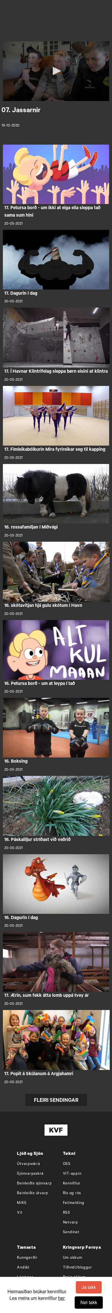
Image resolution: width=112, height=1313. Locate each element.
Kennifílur (72, 1184)
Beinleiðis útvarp (32, 1193)
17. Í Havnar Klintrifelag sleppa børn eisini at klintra (56, 371)
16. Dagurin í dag (21, 918)
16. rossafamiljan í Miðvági (31, 527)
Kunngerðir (27, 1258)
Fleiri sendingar (56, 1101)
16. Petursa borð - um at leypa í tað (39, 684)
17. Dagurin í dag (20, 293)
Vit (19, 1213)
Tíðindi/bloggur (77, 1268)
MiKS (21, 1203)
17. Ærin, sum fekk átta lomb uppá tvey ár (46, 996)
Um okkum (72, 1258)
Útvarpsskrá (28, 1164)
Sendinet (71, 1232)
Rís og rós (72, 1193)
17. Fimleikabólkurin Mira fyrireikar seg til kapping (54, 449)
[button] (56, 71)
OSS (67, 1164)
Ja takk (89, 1287)
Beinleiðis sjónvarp (34, 1184)
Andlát (23, 1268)
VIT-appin (72, 1174)
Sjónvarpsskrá (30, 1174)
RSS (66, 1213)
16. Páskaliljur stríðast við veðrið (37, 840)
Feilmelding (73, 1203)
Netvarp (70, 1223)
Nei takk (88, 1302)
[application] (56, 71)
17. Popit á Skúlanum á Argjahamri (38, 1074)
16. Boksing (16, 761)
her (61, 1298)
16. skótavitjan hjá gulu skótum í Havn (43, 606)
